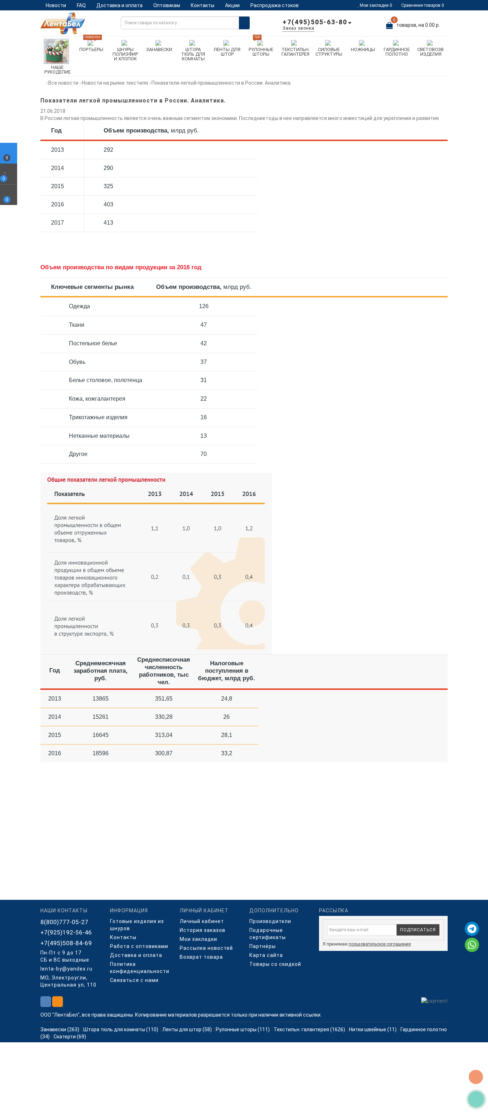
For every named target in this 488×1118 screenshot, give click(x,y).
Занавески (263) (59, 1029)
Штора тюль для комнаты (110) (120, 1029)
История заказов (202, 930)
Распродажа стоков (274, 5)
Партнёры (262, 946)
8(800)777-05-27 (64, 922)
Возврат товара (201, 957)
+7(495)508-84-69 (66, 943)
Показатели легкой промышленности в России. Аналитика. (221, 83)
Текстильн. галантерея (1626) (309, 1029)
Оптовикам (166, 5)
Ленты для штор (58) (187, 1029)
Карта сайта (266, 955)
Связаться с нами (134, 980)
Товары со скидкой (275, 964)
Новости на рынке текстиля (115, 83)
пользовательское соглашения (380, 944)
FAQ (81, 5)
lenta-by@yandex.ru (66, 969)
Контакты (202, 5)
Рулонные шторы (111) (243, 1029)
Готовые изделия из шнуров (137, 924)
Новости (56, 5)
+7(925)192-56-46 (66, 932)
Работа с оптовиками (139, 946)
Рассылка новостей (206, 948)
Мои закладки (198, 939)
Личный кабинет (202, 921)
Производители (270, 921)
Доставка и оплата (119, 5)
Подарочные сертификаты (267, 933)
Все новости (63, 83)
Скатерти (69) (70, 1036)
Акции (232, 5)
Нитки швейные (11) (373, 1029)
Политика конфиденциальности (139, 967)
